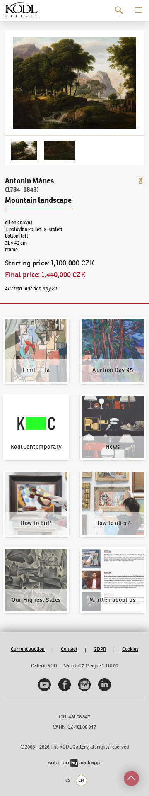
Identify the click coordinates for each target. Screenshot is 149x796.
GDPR (100, 649)
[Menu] (138, 10)
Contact (69, 649)
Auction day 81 (40, 288)
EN (81, 780)
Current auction (28, 649)
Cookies (130, 649)
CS (67, 780)
